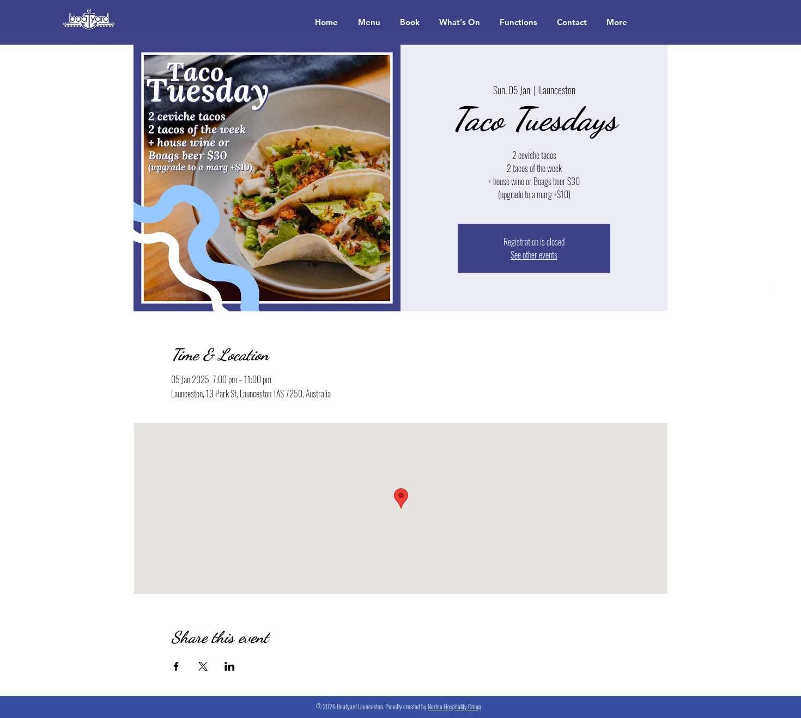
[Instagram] (769, 311)
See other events (534, 254)
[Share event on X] (203, 666)
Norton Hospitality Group (454, 706)
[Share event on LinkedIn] (229, 666)
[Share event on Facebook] (176, 666)
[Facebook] (769, 285)
